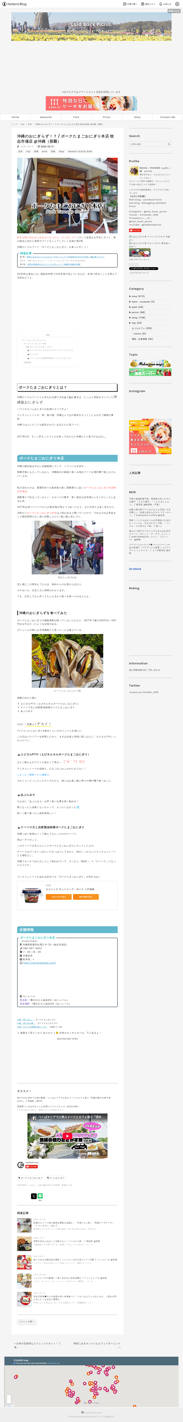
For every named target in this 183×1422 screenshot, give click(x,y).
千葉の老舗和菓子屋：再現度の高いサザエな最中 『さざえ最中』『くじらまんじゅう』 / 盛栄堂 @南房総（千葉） (150, 501)
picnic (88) (138, 312)
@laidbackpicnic (152, 224)
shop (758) (139, 317)
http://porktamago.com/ (39, 963)
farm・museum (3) (143, 301)
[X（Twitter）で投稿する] (34, 1196)
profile (148, 171)
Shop (137, 117)
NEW (132, 492)
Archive (135, 569)
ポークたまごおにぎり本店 (35, 343)
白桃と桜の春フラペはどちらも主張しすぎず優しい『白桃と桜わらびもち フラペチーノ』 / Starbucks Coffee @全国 (150, 512)
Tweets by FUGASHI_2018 (143, 692)
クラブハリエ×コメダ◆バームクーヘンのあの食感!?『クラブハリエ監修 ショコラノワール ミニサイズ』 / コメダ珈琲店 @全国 (150, 549)
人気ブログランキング (139, 259)
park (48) (138, 307)
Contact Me (167, 117)
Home (15, 117)
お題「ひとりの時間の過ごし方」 (32, 1027)
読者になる (174, 11)
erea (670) (138, 296)
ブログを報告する (106, 1416)
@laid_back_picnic (155, 211)
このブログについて (139, 272)
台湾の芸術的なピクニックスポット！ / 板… (37, 1345)
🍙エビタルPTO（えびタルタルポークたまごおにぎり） (51, 350)
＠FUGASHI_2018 (149, 214)
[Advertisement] (91, 66)
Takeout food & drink (80, 151)
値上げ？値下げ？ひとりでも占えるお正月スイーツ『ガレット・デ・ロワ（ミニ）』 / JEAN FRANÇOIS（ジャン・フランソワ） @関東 (150, 535)
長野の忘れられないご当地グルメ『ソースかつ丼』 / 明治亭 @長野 (66, 1241)
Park (76, 117)
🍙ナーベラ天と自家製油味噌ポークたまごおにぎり (49, 358)
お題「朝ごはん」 (25, 1019)
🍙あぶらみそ (33, 354)
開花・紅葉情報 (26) (142, 339)
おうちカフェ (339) (142, 328)
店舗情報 (27, 362)
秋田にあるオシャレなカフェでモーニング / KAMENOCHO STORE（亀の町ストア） (66, 257)
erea (44, 151)
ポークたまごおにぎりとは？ (34, 340)
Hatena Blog (89, 1416)
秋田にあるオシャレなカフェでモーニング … (97, 1345)
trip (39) (137, 323)
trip (28, 151)
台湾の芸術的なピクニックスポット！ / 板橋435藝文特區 (53, 264)
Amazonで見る (59, 897)
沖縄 (36, 151)
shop (61, 151)
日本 (20, 151)
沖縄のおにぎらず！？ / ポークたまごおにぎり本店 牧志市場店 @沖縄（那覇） (65, 139)
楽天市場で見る (86, 897)
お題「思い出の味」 (26, 1023)
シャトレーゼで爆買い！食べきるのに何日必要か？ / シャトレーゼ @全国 (70, 1278)
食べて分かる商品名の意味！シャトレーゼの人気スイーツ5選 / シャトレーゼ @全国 (75, 1259)
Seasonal (46, 117)
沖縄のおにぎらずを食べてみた (38, 347)
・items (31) (139, 333)
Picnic (107, 117)
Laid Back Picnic (91, 24)
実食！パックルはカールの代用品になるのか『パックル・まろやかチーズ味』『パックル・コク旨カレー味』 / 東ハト (150, 523)
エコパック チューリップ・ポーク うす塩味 (70, 889)
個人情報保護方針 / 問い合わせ (144, 670)
